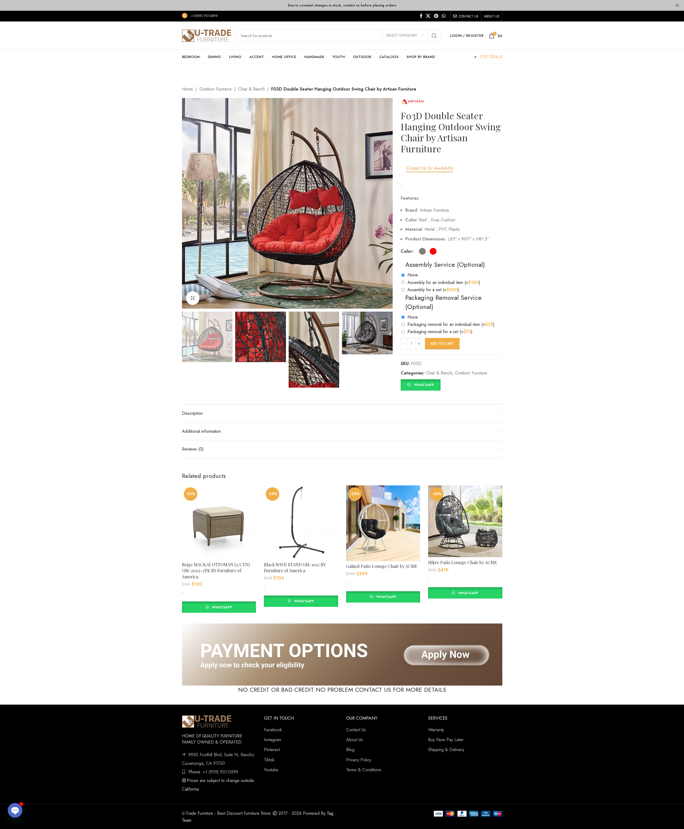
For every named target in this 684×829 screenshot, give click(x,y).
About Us (354, 740)
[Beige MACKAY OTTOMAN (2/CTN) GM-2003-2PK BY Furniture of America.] (219, 522)
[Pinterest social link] (436, 16)
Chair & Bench (251, 89)
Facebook (273, 730)
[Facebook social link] (421, 16)
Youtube (271, 770)
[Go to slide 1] (279, 303)
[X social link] (428, 16)
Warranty (436, 730)
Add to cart (442, 343)
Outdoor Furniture (215, 89)
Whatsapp (222, 607)
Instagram (272, 740)
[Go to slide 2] (284, 303)
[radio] (422, 251)
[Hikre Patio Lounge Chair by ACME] (465, 521)
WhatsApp (424, 384)
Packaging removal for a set (439, 332)
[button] (420, 384)
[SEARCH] (434, 36)
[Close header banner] (677, 5)
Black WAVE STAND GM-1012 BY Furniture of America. (294, 567)
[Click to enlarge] (192, 298)
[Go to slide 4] (295, 303)
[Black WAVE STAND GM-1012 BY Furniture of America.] (301, 522)
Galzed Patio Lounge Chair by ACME (381, 566)
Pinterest (272, 750)
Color (406, 251)
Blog (350, 750)
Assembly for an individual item (443, 282)
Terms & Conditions (363, 770)
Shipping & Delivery (446, 750)
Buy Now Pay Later (446, 740)
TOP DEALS (490, 57)
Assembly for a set (433, 290)
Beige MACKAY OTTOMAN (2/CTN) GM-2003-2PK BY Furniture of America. (216, 570)
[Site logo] (206, 35)
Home (187, 89)
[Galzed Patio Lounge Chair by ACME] (383, 523)
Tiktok (269, 760)
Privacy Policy (358, 760)
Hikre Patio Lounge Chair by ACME (462, 562)
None (412, 275)
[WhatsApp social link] (443, 16)
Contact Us (356, 730)
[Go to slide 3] (290, 303)
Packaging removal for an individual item (451, 324)
